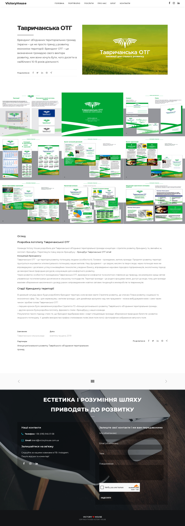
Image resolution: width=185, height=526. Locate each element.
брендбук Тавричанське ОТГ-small (94, 252)
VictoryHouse (15, 3)
